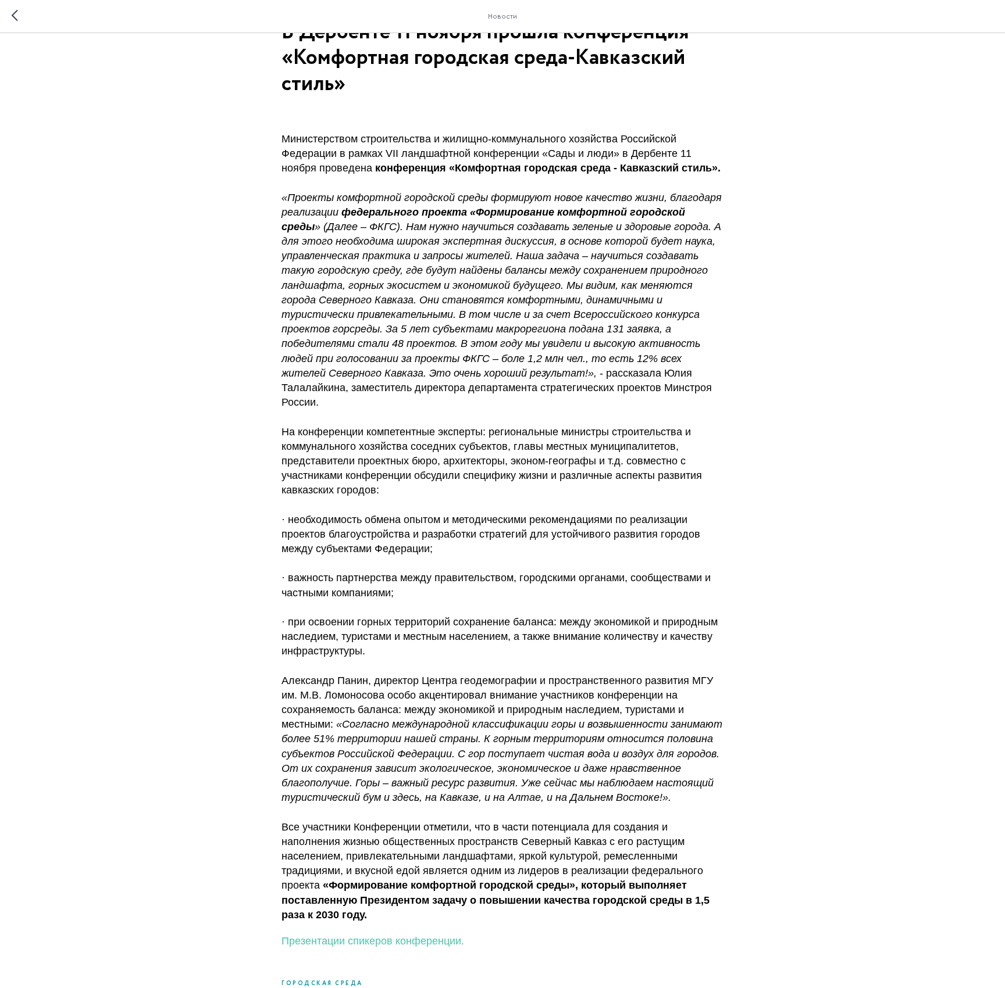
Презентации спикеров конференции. (372, 941)
